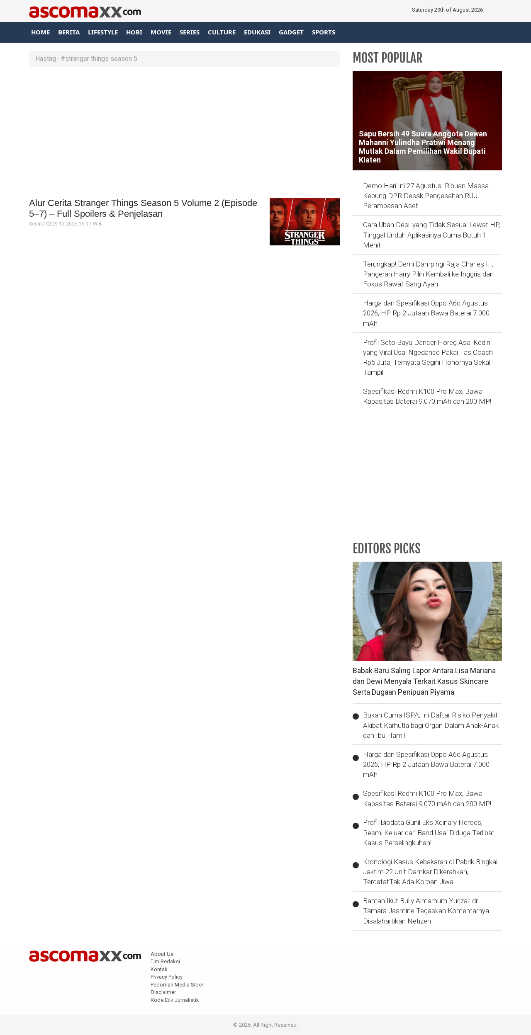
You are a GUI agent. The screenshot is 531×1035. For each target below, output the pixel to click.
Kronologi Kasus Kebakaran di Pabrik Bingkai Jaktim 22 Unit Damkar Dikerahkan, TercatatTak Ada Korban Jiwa (430, 872)
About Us (162, 954)
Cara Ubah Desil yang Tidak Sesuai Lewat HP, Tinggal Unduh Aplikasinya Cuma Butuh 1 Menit (431, 235)
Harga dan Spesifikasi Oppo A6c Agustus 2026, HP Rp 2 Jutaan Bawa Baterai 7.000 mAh (426, 313)
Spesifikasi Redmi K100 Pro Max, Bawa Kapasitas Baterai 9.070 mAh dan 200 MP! (427, 396)
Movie (161, 32)
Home (40, 32)
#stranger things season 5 (99, 59)
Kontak (159, 969)
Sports (323, 32)
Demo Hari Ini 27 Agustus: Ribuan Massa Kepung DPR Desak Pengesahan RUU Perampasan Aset (426, 196)
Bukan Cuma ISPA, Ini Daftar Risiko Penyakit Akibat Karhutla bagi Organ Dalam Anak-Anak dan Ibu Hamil (431, 725)
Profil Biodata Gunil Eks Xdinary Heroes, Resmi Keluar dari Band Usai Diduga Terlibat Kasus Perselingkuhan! (428, 832)
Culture (222, 32)
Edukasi (257, 32)
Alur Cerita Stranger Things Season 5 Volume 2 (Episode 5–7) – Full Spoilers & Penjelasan (143, 208)
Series (190, 32)
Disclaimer (163, 992)
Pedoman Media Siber (177, 985)
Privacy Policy (167, 977)
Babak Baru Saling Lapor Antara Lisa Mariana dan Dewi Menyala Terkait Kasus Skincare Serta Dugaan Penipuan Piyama (424, 681)
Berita (69, 32)
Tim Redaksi (165, 961)
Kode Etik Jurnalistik (175, 1000)
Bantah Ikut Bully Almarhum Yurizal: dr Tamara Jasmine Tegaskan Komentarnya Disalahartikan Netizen (426, 911)
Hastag (45, 59)
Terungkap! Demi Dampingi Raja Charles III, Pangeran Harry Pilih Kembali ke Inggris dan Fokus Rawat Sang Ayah (428, 274)
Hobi (134, 32)
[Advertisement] (184, 133)
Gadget (291, 32)
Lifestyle (103, 32)
